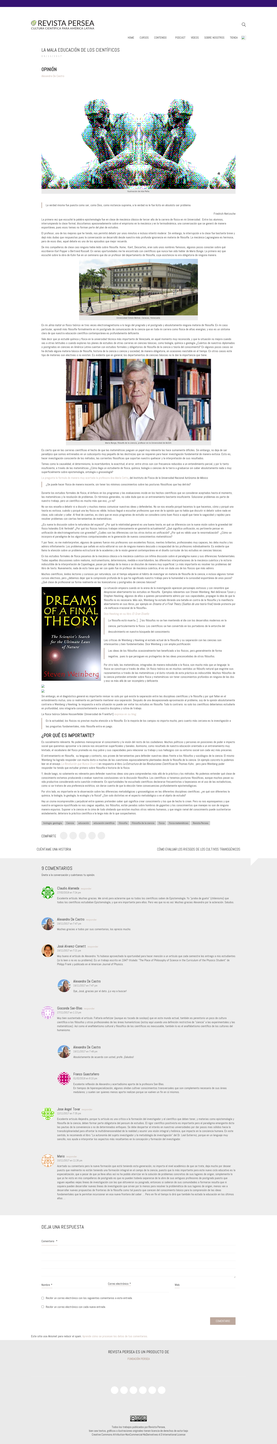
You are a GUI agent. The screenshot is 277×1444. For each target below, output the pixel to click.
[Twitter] (73, 835)
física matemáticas (178, 823)
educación (83, 823)
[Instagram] (133, 1390)
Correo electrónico (119, 1284)
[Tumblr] (92, 835)
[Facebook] (63, 835)
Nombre (46, 1285)
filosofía (123, 823)
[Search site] (244, 25)
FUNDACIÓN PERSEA (139, 1359)
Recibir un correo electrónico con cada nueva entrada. (76, 1307)
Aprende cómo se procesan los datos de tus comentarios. (115, 1336)
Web (177, 1285)
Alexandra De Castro (52, 76)
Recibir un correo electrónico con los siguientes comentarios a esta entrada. (89, 1298)
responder (86, 888)
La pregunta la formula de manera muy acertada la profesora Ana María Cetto (84, 478)
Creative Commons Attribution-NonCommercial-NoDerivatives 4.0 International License (138, 1434)
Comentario (49, 1241)
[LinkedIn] (152, 1390)
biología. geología (52, 823)
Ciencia (70, 823)
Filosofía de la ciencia (143, 823)
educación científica (104, 823)
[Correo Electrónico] (101, 835)
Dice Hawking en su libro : (126, 614)
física (162, 823)
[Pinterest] (82, 835)
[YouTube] (124, 1390)
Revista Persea (200, 823)
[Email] (161, 1390)
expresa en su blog (125, 714)
